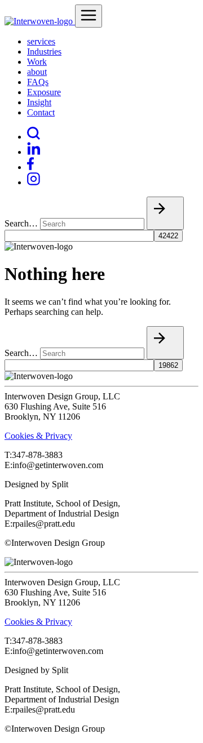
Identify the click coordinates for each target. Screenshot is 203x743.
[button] (165, 213)
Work (37, 61)
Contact (41, 112)
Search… (21, 223)
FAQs (37, 82)
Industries (44, 51)
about (37, 72)
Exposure (44, 92)
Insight (39, 102)
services (41, 41)
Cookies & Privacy (38, 436)
